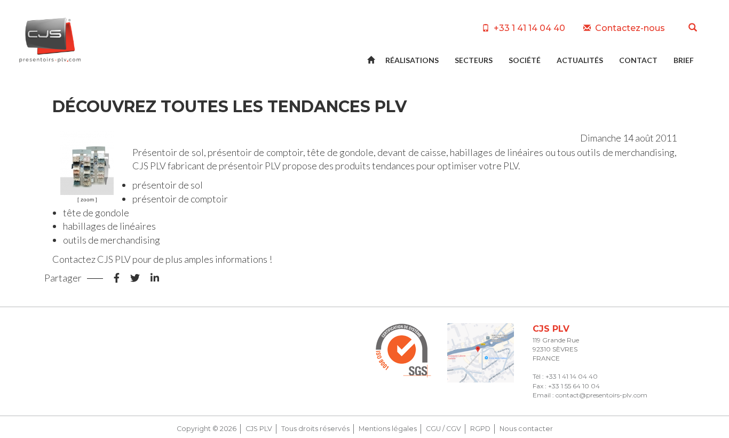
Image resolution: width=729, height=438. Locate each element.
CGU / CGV (443, 429)
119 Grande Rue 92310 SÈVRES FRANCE (556, 349)
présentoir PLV (250, 165)
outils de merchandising (626, 152)
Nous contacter (526, 429)
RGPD (480, 429)
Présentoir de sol (168, 152)
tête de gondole (340, 152)
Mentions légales (388, 429)
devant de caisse (411, 152)
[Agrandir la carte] (480, 352)
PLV (158, 165)
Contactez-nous (629, 28)
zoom (87, 199)
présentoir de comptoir (255, 152)
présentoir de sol (167, 185)
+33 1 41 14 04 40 (528, 28)
